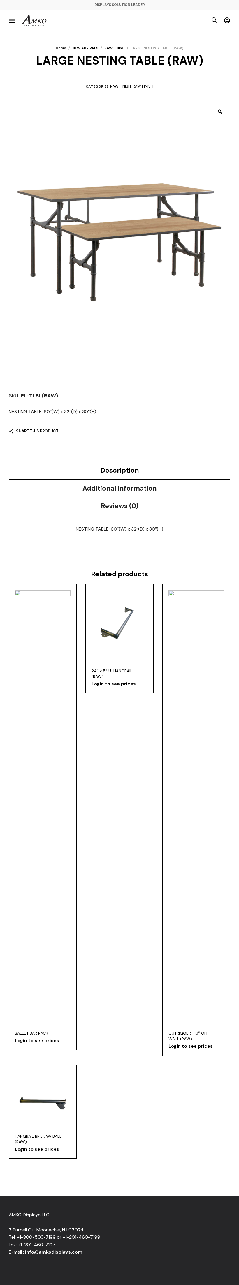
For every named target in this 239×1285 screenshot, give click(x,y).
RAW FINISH (114, 48)
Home (61, 48)
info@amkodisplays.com (53, 1252)
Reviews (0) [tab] (119, 505)
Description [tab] (119, 470)
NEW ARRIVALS (85, 48)
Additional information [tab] (119, 488)
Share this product (37, 431)
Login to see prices (37, 1040)
